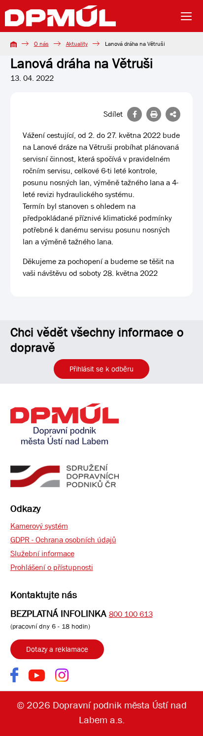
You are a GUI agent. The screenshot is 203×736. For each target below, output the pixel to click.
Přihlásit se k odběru (101, 369)
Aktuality (77, 44)
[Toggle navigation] (189, 16)
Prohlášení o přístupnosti (51, 567)
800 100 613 (131, 614)
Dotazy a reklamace (57, 649)
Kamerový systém (39, 526)
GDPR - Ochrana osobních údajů (63, 540)
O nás (41, 44)
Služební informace (42, 553)
